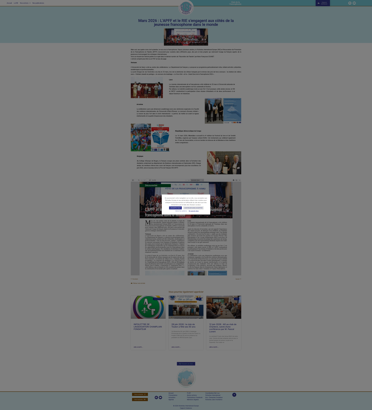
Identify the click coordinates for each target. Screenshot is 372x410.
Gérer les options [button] (181, 211)
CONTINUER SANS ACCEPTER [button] (193, 208)
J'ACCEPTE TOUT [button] (175, 208)
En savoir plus (194, 211)
